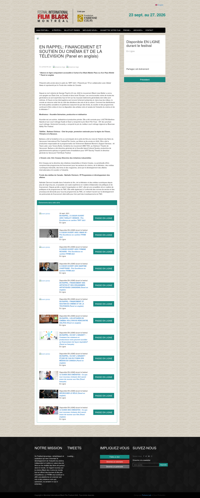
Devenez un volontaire (114, 462)
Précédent (145, 79)
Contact (149, 30)
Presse (126, 30)
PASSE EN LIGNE (103, 218)
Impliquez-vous (89, 30)
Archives (137, 30)
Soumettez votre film (110, 30)
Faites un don (115, 457)
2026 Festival (42, 30)
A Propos (56, 30)
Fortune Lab (146, 495)
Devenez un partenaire (114, 466)
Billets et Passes (72, 30)
